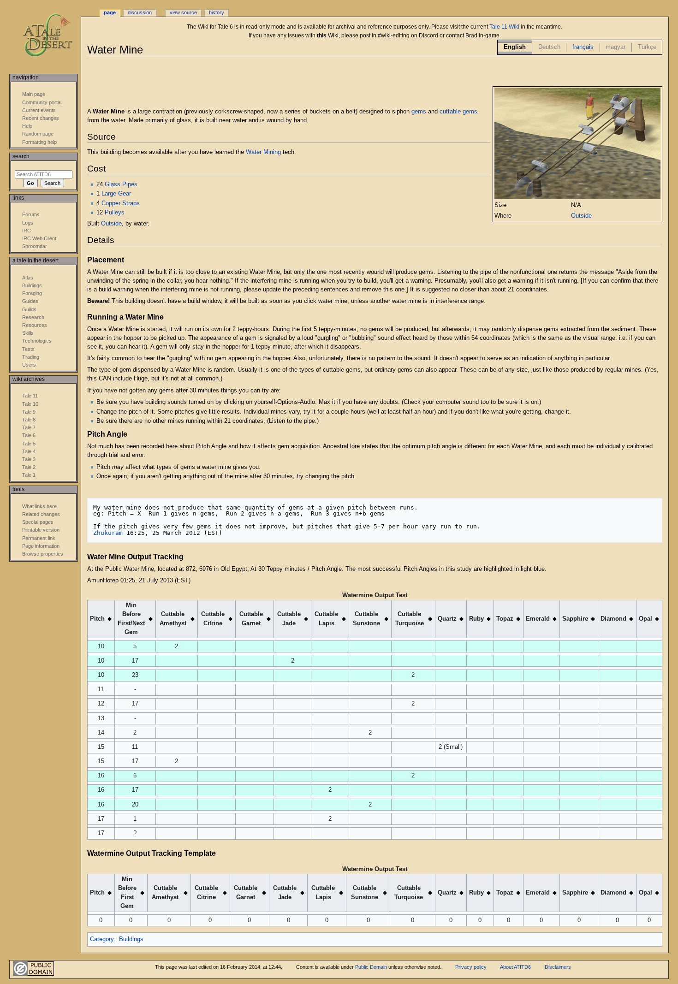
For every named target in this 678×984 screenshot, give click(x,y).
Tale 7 (29, 427)
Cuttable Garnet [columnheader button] (251, 618)
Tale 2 (29, 467)
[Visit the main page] (54, 35)
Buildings (131, 939)
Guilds (29, 309)
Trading (30, 357)
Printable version (40, 530)
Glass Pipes (121, 184)
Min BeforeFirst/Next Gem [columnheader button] (131, 618)
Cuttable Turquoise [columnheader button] (409, 618)
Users (29, 365)
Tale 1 (29, 475)
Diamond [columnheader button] (613, 619)
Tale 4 (29, 451)
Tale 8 (29, 419)
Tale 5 (29, 443)
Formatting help (39, 142)
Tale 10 (30, 404)
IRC (26, 230)
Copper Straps (120, 203)
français (583, 47)
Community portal (41, 102)
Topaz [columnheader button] (504, 619)
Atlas (27, 277)
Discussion (140, 12)
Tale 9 (29, 412)
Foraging (32, 293)
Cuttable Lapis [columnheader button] (326, 618)
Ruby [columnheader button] (476, 619)
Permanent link (38, 538)
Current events (39, 110)
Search (21, 156)
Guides (30, 301)
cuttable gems (458, 111)
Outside (581, 216)
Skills (28, 333)
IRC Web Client (39, 238)
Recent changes (40, 118)
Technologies (37, 341)
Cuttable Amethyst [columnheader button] (173, 618)
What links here (39, 506)
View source (183, 12)
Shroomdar (34, 246)
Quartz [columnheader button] (447, 619)
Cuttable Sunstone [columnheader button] (366, 618)
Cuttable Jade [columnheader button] (289, 618)
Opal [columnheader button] (645, 619)
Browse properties (42, 554)
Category (102, 939)
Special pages (38, 522)
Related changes (41, 514)
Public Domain (371, 967)
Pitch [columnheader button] (97, 619)
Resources (34, 325)
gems (418, 111)
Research (33, 317)
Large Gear (116, 193)
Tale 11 (30, 395)
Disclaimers (558, 967)
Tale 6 (29, 435)
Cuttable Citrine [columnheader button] (213, 618)
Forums (31, 214)
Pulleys (115, 212)
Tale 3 (29, 459)
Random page (38, 133)
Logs (27, 222)
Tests (28, 349)
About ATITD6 (515, 967)
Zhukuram (108, 532)
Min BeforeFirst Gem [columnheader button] (127, 892)
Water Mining (263, 152)
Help (27, 126)
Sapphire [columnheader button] (575, 619)
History (216, 12)
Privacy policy (471, 967)
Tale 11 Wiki (504, 27)
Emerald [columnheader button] (538, 619)
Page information (40, 546)
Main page (33, 94)
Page (110, 12)
